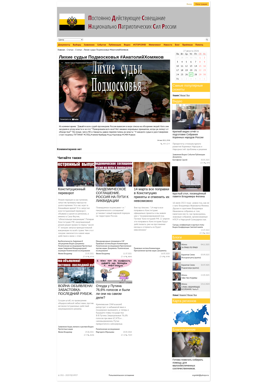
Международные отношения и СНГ (110, 241)
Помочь (199, 44)
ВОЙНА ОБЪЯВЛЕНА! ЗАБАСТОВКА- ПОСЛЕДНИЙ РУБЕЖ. (75, 290)
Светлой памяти (196, 227)
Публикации (115, 44)
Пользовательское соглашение (121, 375)
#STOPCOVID (139, 44)
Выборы (77, 44)
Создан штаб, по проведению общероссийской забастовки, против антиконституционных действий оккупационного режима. (76, 304)
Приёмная (187, 44)
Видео (127, 44)
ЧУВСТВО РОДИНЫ (189, 278)
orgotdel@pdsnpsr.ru (200, 375)
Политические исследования (70, 246)
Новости (168, 44)
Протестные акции (65, 329)
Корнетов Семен (188, 255)
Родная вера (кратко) (190, 268)
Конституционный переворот (71, 191)
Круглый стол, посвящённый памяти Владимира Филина (189, 195)
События (101, 44)
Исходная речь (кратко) (191, 257)
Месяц (182, 95)
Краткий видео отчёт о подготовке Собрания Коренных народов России (188, 134)
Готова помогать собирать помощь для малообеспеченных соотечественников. (188, 364)
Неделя (183, 295)
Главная (61, 49)
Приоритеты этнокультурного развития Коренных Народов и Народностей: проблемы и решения (190, 146)
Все (188, 95)
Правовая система (103, 243)
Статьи (70, 49)
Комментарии (122, 243)
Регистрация (201, 4)
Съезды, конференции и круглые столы (188, 225)
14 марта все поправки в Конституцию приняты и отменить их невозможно (151, 195)
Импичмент (155, 44)
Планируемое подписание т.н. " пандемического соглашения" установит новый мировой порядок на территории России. (113, 211)
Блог (177, 44)
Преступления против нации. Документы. (113, 247)
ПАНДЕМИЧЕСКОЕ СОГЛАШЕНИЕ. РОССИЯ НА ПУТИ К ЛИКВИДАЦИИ (112, 195)
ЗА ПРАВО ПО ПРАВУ (189, 247)
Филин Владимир (65, 253)
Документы (64, 44)
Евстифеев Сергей (180, 160)
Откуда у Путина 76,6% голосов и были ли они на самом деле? (113, 291)
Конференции (184, 227)
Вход (189, 4)
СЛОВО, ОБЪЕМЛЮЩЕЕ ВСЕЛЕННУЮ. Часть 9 (190, 288)
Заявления (89, 44)
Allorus (184, 244)
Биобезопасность (65, 241)
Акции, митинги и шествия (77, 327)
